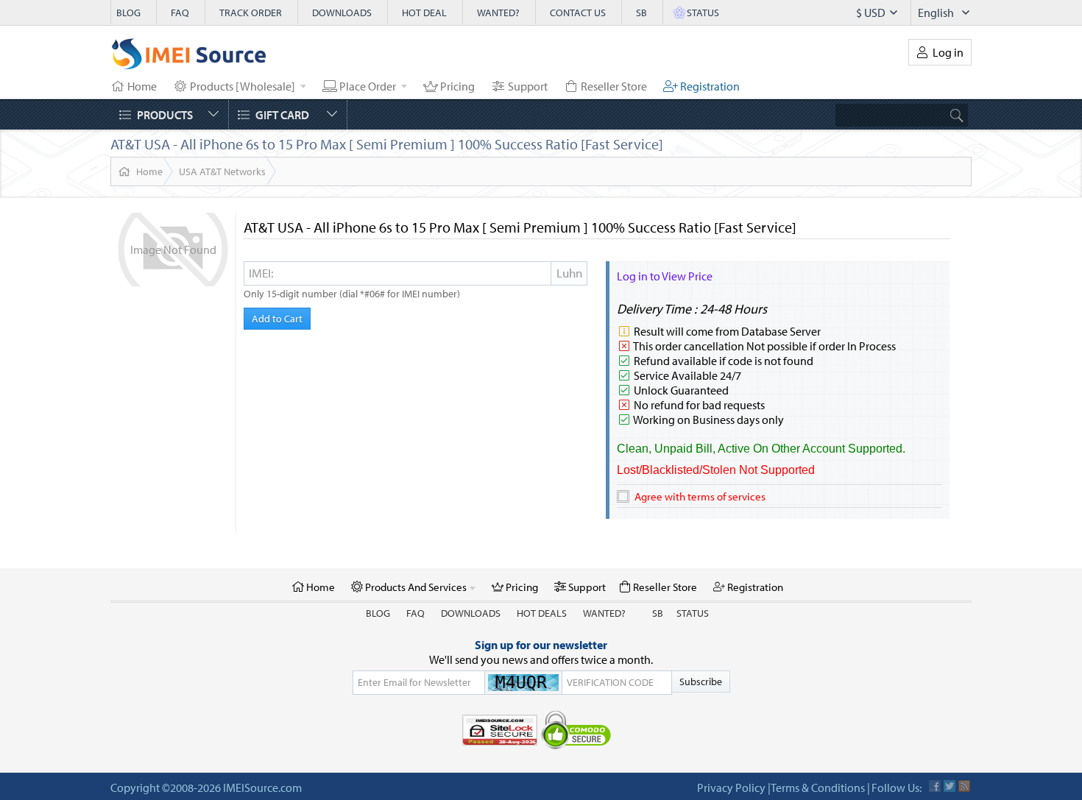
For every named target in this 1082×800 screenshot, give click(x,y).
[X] (949, 786)
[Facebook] (935, 786)
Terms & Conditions (818, 787)
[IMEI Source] (189, 57)
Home (149, 171)
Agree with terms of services (699, 496)
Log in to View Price (665, 276)
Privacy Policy (731, 787)
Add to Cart (277, 318)
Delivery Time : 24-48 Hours (692, 308)
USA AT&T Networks (222, 171)
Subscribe (700, 681)
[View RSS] (964, 786)
